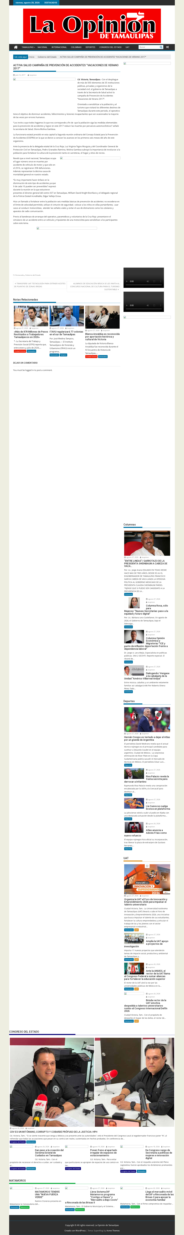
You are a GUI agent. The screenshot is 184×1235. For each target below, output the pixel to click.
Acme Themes (113, 1230)
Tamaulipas (28, 47)
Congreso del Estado (110, 47)
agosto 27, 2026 (22, 328)
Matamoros (25, 1207)
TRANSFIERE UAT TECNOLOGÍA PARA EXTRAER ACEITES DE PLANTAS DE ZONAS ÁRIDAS (39, 285)
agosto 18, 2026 (153, 1146)
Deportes (90, 47)
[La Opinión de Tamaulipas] (92, 42)
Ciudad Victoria (20, 351)
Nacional (42, 47)
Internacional (59, 47)
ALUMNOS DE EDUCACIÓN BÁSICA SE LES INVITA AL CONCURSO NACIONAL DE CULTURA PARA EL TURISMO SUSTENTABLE (94, 286)
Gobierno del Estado (33, 275)
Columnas (76, 47)
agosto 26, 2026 (154, 823)
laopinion (33, 75)
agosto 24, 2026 (43, 1146)
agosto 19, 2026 (98, 1146)
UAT (127, 47)
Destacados (19, 275)
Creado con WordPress (75, 1230)
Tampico (63, 355)
